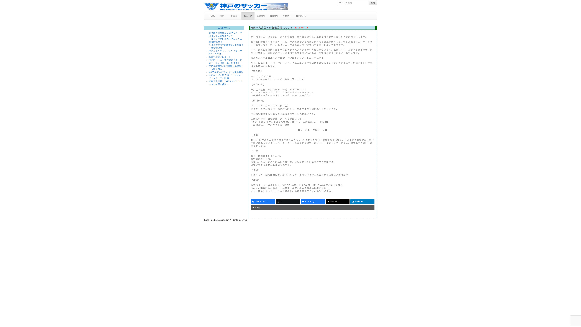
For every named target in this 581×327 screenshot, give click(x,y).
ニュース (248, 15)
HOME (212, 15)
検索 (373, 2)
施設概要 (261, 15)
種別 (222, 15)
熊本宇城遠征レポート (220, 57)
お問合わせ (301, 15)
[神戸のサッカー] (246, 6)
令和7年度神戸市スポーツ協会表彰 (226, 72)
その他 (286, 15)
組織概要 (274, 15)
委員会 (234, 15)
